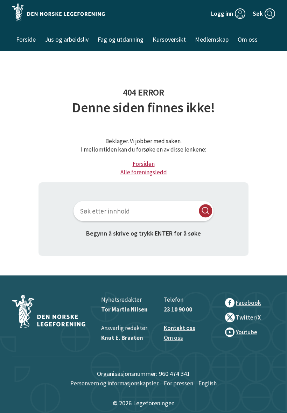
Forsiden (144, 164)
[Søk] (205, 211)
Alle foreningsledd (143, 172)
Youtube (246, 332)
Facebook (248, 303)
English (207, 383)
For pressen (178, 383)
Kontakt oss (179, 328)
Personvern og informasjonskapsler (114, 383)
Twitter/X (248, 317)
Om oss (173, 338)
